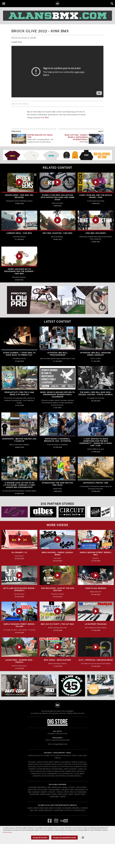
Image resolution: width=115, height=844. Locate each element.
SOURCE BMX (34, 794)
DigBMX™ (70, 711)
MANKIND (36, 792)
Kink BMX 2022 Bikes (96, 233)
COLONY (72, 787)
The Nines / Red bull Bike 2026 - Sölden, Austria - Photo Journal (95, 393)
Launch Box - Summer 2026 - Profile (19, 661)
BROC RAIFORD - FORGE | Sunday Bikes (57, 553)
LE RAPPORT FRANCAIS (95, 624)
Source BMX (58, 810)
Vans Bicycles (79, 810)
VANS (83, 794)
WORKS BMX (54, 796)
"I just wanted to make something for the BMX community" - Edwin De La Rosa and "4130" (95, 442)
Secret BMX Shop (46, 810)
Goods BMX (66, 808)
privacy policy (7, 832)
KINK (71, 789)
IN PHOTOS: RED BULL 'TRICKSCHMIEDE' (57, 354)
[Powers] (14, 511)
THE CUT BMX (81, 787)
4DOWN (63, 796)
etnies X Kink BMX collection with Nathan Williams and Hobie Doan (57, 197)
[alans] (57, 16)
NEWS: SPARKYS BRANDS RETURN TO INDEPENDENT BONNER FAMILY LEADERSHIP (57, 394)
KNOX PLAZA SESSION (95, 588)
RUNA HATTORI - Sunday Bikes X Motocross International (76, 137)
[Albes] (43, 511)
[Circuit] (72, 511)
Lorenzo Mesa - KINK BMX (19, 233)
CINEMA (64, 787)
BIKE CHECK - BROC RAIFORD (57, 660)
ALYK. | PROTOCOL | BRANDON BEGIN (96, 660)
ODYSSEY (51, 792)
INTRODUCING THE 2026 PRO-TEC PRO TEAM (57, 484)
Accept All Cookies (40, 837)
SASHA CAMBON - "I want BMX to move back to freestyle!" (19, 354)
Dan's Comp (48, 808)
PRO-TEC (73, 792)
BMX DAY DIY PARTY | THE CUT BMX (57, 624)
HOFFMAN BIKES (54, 789)
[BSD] (43, 686)
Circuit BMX (38, 808)
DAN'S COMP (32, 789)
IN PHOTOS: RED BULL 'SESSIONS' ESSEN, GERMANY (95, 354)
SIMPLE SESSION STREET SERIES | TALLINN (19, 625)
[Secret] (100, 511)
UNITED (77, 794)
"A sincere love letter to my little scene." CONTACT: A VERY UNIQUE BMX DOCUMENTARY (19, 485)
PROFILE (60, 792)
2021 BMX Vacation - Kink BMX (57, 233)
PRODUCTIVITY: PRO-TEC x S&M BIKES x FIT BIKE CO (19, 393)
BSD (49, 787)
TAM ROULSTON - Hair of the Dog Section (57, 589)
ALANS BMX (32, 787)
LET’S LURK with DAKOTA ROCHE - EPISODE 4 (19, 589)
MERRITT (44, 792)
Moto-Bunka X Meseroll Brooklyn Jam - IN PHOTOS (57, 440)
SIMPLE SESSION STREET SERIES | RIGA (96, 553)
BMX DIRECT (42, 787)
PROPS (66, 792)
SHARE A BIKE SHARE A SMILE (62, 794)
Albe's (29, 808)
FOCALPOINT (42, 789)
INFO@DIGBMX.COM (60, 744)
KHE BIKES (65, 789)
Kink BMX (45, 117)
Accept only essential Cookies (64, 837)
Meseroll (76, 808)
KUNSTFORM (79, 789)
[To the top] (57, 705)
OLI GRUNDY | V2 (19, 552)
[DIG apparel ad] (57, 155)
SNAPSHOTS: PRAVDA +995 (95, 483)
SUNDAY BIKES (45, 794)
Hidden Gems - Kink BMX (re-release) (19, 196)
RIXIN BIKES (82, 792)
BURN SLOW (56, 787)
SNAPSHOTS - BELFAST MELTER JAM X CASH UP (19, 440)
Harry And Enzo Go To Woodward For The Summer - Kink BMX (19, 271)
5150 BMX (57, 808)
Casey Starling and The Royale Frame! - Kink (95, 196)
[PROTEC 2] (57, 300)
